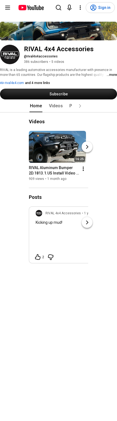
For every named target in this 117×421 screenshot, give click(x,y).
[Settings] (80, 7)
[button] (80, 105)
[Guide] (7, 7)
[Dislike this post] (50, 257)
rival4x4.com (14, 83)
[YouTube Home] (31, 7)
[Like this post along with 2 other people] (37, 257)
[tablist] (58, 105)
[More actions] (83, 168)
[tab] (35, 105)
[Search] (58, 7)
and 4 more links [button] (37, 83)
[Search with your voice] (69, 7)
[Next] (87, 146)
